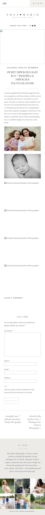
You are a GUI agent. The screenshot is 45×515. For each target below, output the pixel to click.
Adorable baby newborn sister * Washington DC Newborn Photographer (34, 422)
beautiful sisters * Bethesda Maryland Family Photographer (12, 419)
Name (7, 361)
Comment (8, 331)
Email (6, 369)
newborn (33, 68)
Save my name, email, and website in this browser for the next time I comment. (19, 391)
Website (7, 378)
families (22, 68)
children (12, 68)
